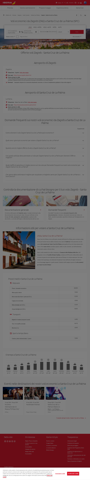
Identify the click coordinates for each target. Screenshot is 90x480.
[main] (45, 474)
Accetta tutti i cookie (73, 473)
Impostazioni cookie (60, 473)
